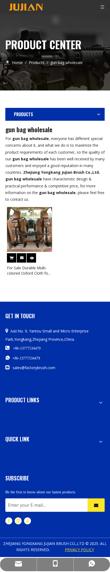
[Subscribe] (96, 505)
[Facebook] (8, 520)
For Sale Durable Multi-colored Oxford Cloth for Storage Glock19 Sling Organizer (28, 270)
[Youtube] (27, 520)
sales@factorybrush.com (34, 367)
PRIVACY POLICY (79, 549)
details (35, 256)
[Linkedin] (18, 520)
